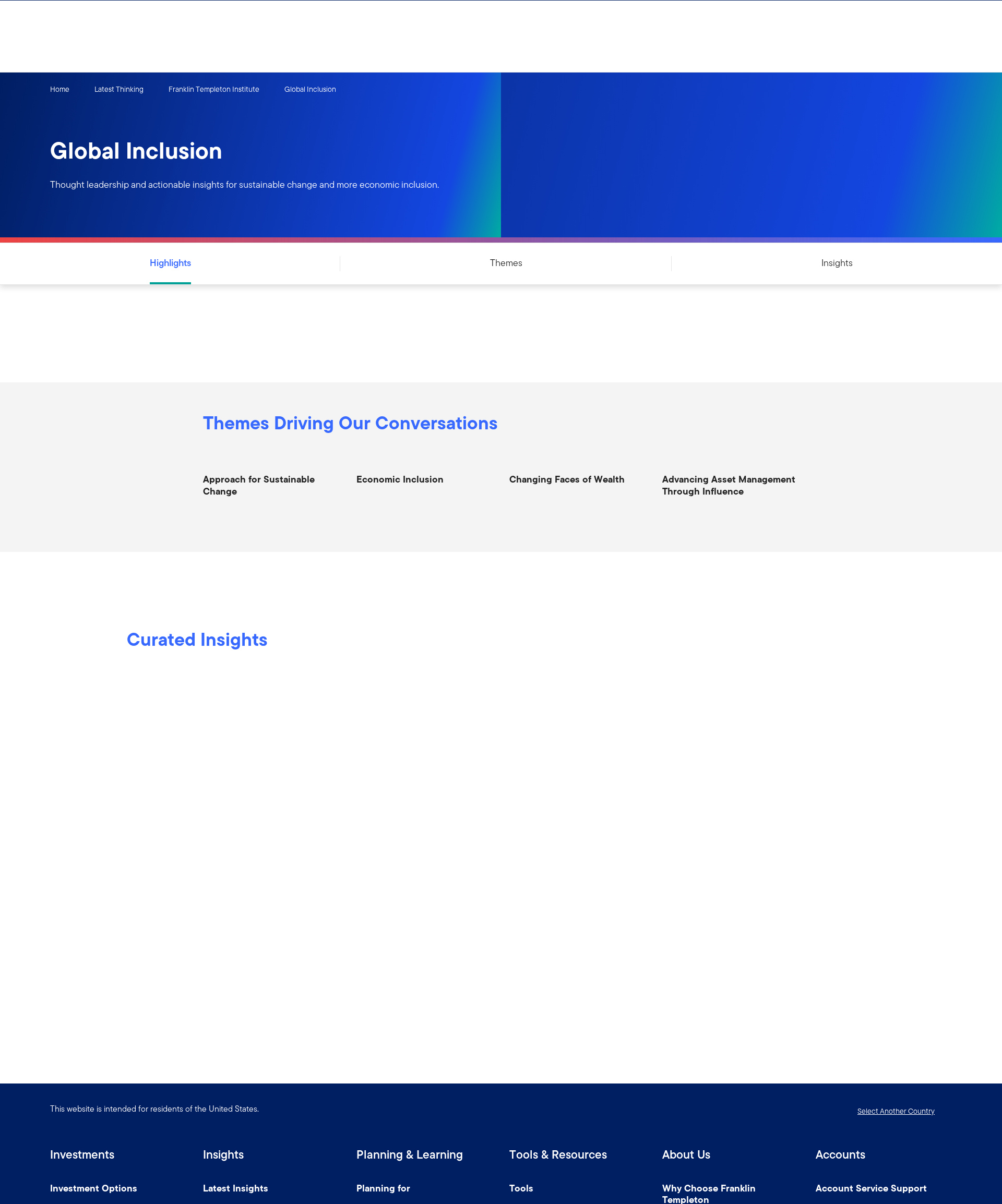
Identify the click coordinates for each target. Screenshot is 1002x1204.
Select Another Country (896, 1111)
